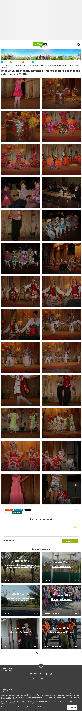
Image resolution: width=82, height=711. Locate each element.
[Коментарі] (77, 510)
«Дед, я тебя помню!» (20, 632)
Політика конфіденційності (9, 707)
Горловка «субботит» (61, 632)
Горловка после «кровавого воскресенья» (20, 599)
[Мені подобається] (74, 510)
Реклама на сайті (6, 668)
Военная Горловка (61, 566)
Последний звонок (61, 599)
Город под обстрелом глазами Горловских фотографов (20, 566)
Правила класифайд (33, 707)
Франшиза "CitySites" (7, 670)
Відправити (69, 541)
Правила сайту (22, 707)
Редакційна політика (46, 707)
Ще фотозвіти (41, 653)
